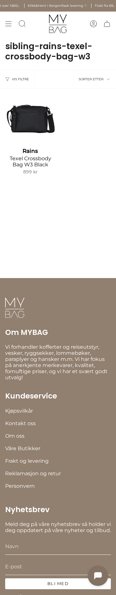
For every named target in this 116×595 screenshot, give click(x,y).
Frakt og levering (27, 461)
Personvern (20, 486)
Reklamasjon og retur (33, 473)
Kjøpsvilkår (19, 411)
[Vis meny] (8, 23)
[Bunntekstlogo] (14, 308)
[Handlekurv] (107, 23)
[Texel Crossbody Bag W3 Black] (30, 119)
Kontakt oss (20, 423)
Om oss (14, 436)
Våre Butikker (22, 448)
